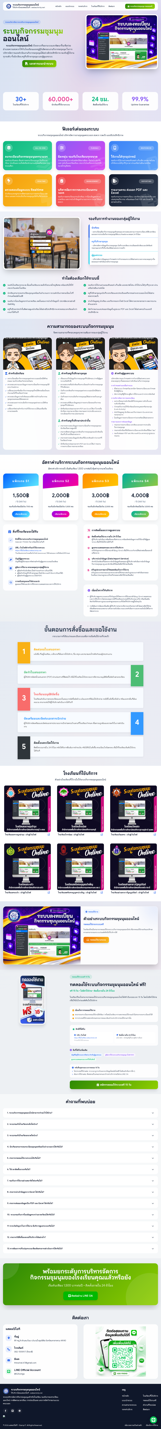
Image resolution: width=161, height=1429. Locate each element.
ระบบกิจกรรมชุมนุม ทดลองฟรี (141, 6)
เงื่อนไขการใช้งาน (152, 1425)
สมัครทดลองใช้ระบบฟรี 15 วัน (115, 1084)
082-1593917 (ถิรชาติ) (23, 1352)
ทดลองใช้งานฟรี (149, 1400)
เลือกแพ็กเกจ (21, 514)
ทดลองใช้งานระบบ (98, 940)
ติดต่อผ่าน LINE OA (82, 1295)
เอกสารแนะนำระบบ (41, 63)
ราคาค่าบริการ (82, 6)
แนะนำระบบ (70, 6)
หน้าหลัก (58, 6)
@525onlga (19, 1374)
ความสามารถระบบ (129, 1405)
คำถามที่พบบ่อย (149, 1405)
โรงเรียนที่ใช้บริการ (98, 6)
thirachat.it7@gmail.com (25, 1363)
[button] (33, 266)
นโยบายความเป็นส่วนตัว (133, 1425)
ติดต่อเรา (112, 6)
